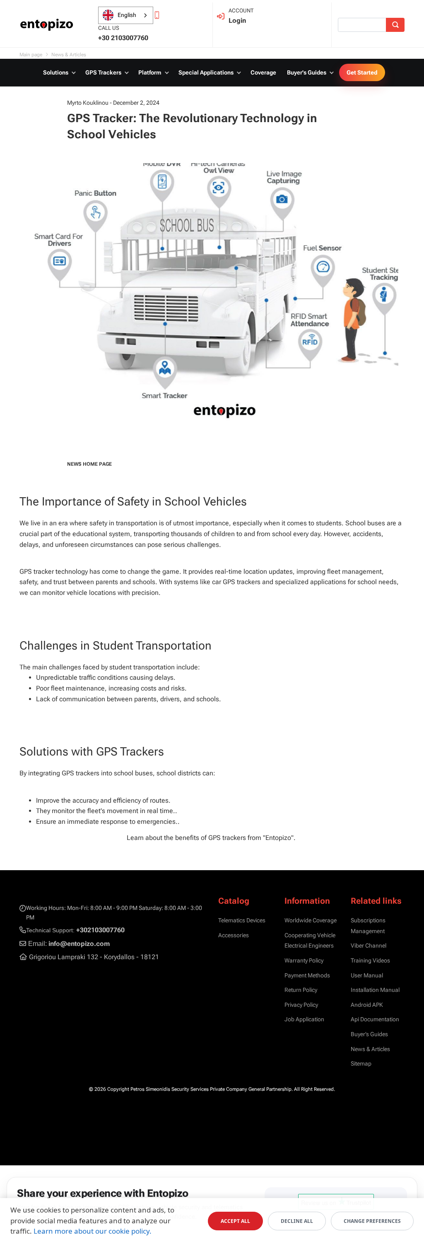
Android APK (367, 1004)
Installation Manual (375, 990)
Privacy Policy (301, 1004)
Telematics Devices (241, 920)
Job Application (304, 1019)
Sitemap (361, 1063)
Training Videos (370, 960)
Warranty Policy (303, 960)
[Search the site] (395, 25)
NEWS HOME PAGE (89, 464)
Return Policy (300, 990)
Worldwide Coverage (310, 920)
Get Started (362, 72)
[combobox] (125, 15)
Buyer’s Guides (369, 1034)
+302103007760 (100, 930)
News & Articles (370, 1049)
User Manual (367, 975)
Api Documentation (375, 1019)
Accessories (233, 935)
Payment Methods (307, 975)
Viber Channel (368, 945)
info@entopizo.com (79, 944)
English (127, 15)
